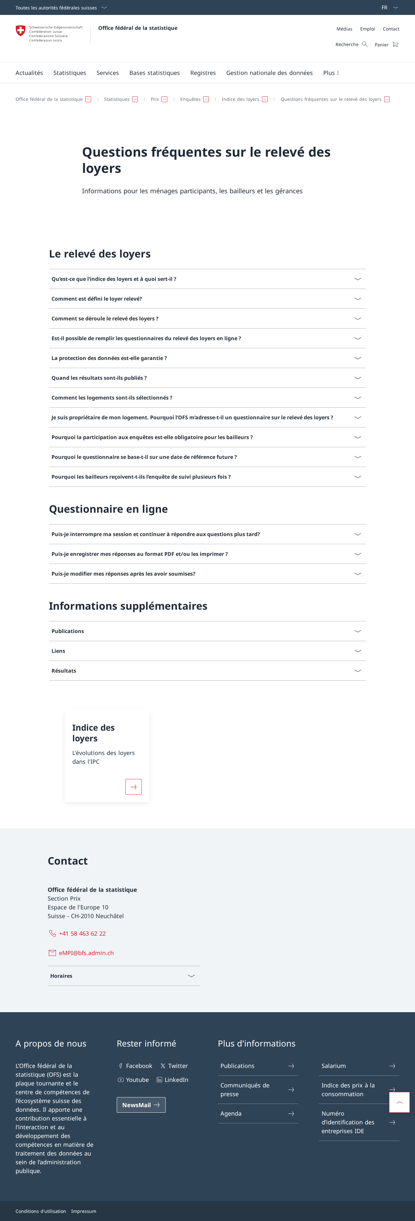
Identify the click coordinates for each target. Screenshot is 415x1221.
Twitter (178, 1066)
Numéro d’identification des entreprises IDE (348, 1122)
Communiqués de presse (244, 1089)
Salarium (334, 1066)
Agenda (231, 1113)
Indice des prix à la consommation (348, 1089)
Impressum (83, 1211)
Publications (237, 1066)
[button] (29, 72)
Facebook (139, 1066)
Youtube (137, 1079)
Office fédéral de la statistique (137, 27)
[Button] (133, 787)
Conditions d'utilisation (41, 1211)
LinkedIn (176, 1079)
